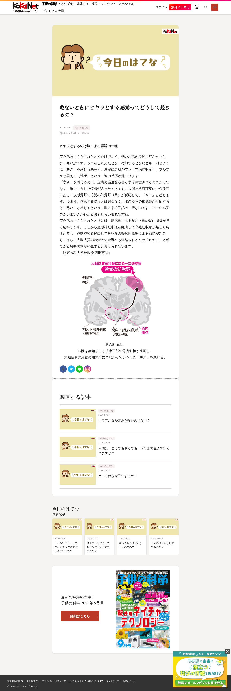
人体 (70, 133)
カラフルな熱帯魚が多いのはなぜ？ (124, 420)
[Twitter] (71, 369)
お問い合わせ (129, 681)
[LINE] (79, 369)
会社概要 (31, 681)
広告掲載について (91, 681)
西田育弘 (77, 133)
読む (71, 3)
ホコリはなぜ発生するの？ (117, 476)
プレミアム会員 (53, 10)
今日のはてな (81, 127)
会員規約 (74, 681)
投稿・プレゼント (103, 3)
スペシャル (126, 3)
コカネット (32, 686)
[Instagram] (87, 369)
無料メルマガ (180, 7)
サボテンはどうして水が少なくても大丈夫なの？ (98, 547)
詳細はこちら (80, 616)
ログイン (161, 7)
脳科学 (85, 133)
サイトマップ (112, 681)
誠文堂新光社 (13, 681)
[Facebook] (63, 369)
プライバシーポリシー (53, 681)
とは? (61, 4)
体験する (83, 3)
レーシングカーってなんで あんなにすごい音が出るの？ (66, 547)
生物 (65, 133)
